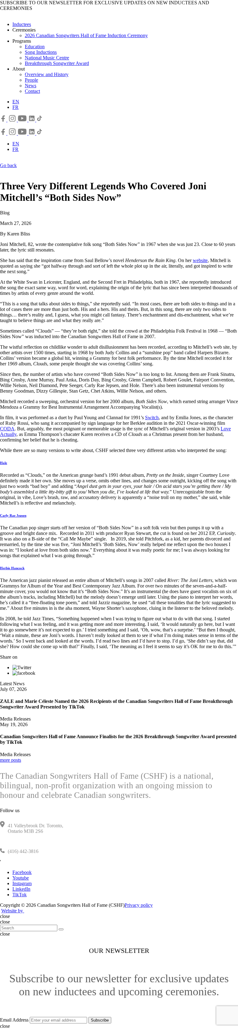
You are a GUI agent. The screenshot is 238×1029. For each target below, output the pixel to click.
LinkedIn (21, 889)
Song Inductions (41, 52)
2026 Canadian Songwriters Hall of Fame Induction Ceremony (86, 35)
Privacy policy (139, 905)
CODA (7, 428)
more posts (10, 760)
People (31, 80)
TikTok (19, 894)
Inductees (21, 24)
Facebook (22, 872)
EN (15, 101)
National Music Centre (47, 57)
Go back (8, 165)
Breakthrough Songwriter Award (57, 63)
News (30, 85)
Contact (32, 91)
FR (15, 107)
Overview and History (46, 74)
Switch (152, 417)
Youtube (20, 877)
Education (35, 46)
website (200, 260)
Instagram (22, 883)
